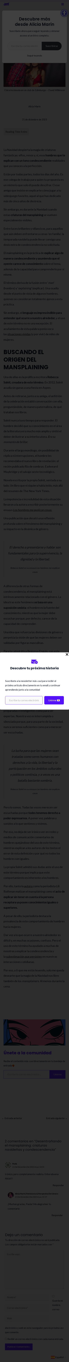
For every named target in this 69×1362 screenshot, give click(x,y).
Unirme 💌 (54, 700)
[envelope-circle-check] (34, 662)
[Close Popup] (67, 654)
